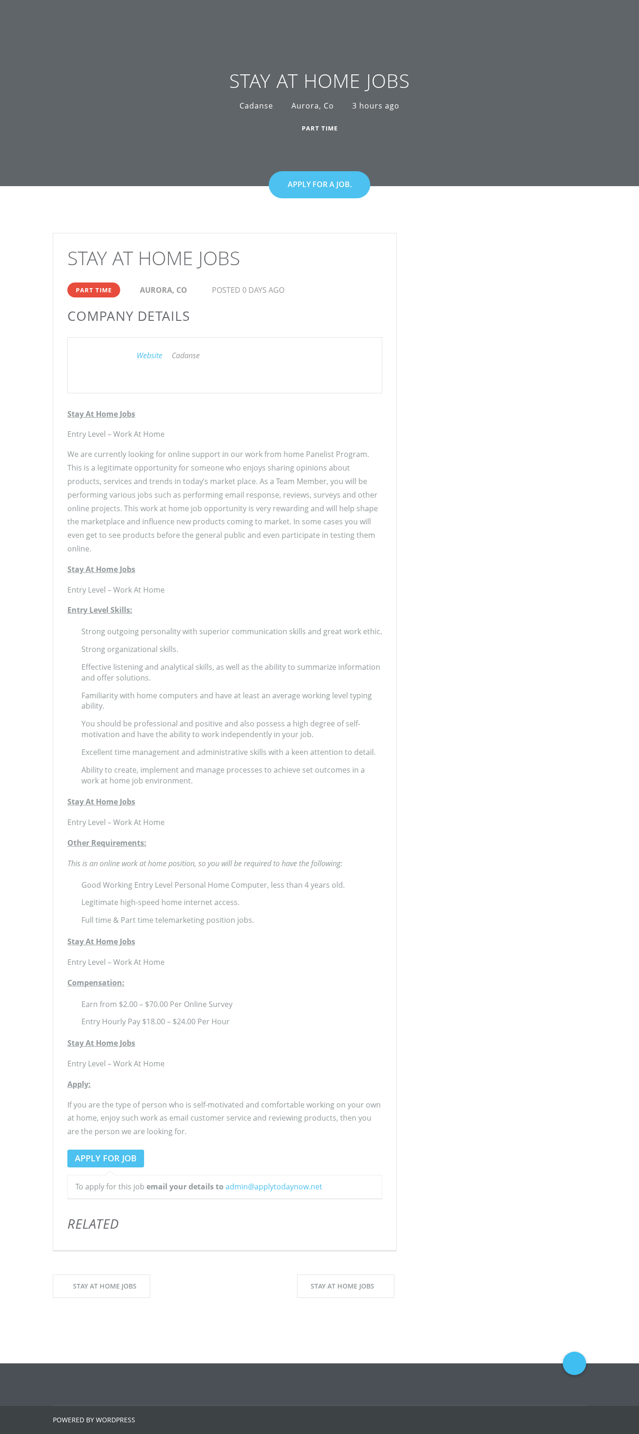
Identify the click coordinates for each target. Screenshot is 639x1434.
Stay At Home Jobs (105, 1286)
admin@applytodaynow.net (273, 1186)
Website (149, 355)
